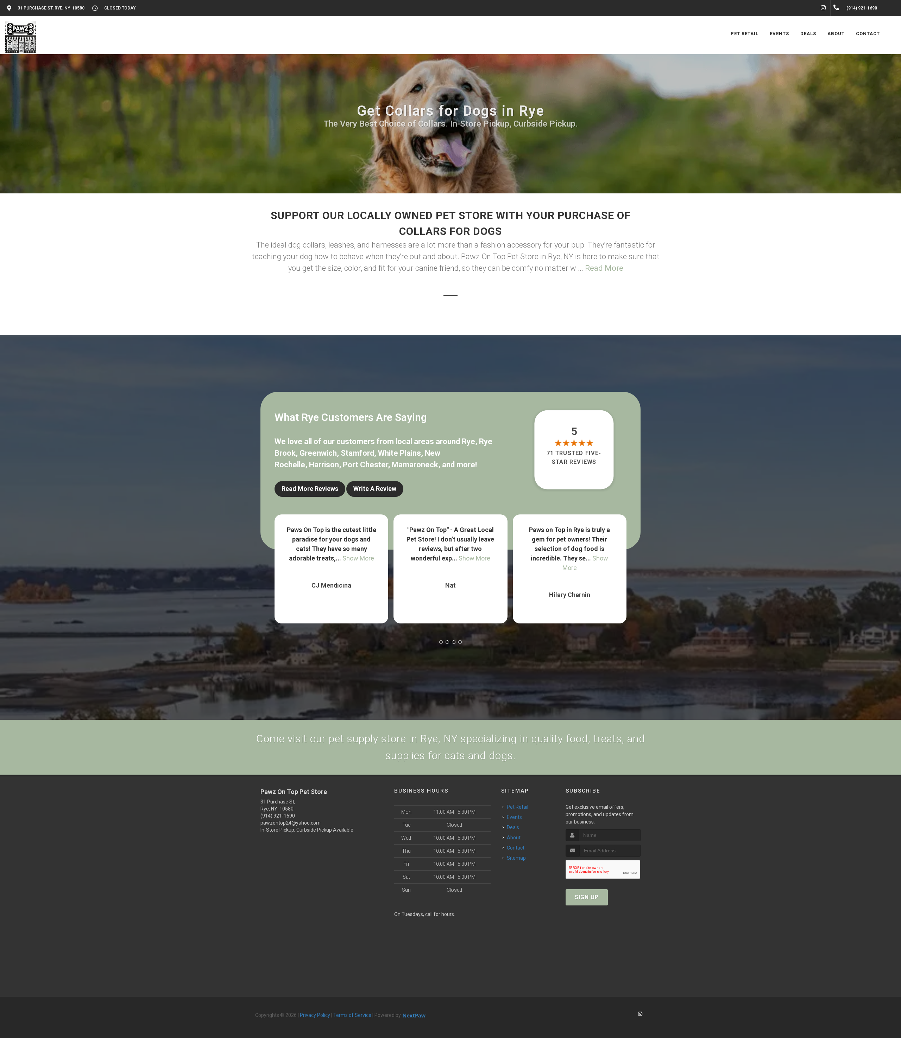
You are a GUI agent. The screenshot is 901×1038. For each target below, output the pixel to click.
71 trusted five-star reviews (574, 457)
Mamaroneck (415, 464)
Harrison (324, 464)
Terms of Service (352, 1015)
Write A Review (374, 488)
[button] (441, 642)
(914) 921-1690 (277, 816)
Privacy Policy (315, 1015)
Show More (302, 558)
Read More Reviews (310, 488)
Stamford (357, 453)
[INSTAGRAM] (823, 8)
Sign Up (587, 897)
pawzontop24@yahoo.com (290, 823)
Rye (468, 441)
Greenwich (318, 453)
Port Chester (365, 464)
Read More (604, 268)
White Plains (399, 453)
